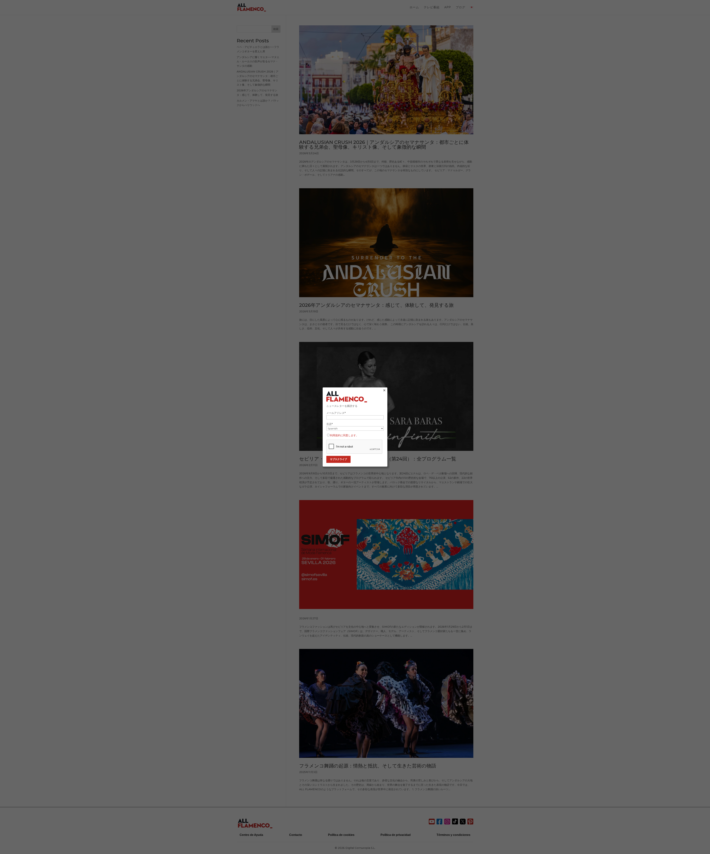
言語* (329, 424)
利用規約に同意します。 (344, 435)
